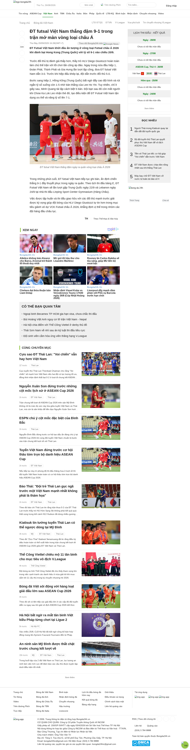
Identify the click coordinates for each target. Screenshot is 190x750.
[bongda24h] (15, 13)
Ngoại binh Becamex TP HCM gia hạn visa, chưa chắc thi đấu (60, 313)
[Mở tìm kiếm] (154, 5)
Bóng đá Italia (42, 711)
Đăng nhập (171, 5)
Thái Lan (35, 365)
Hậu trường (64, 706)
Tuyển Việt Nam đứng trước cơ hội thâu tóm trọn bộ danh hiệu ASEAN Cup (46, 454)
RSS (134, 719)
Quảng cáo (152, 725)
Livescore (63, 711)
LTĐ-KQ (110, 13)
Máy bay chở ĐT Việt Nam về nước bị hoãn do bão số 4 (149, 177)
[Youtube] (172, 719)
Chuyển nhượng (148, 13)
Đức (85, 13)
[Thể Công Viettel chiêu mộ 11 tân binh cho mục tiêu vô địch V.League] (101, 564)
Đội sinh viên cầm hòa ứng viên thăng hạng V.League (55, 336)
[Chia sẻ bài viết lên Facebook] (22, 33)
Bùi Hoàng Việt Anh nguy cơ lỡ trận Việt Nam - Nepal (55, 319)
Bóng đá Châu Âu (44, 701)
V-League (120, 22)
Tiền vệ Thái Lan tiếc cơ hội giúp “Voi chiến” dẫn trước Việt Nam (150, 155)
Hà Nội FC (35, 626)
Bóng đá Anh (42, 697)
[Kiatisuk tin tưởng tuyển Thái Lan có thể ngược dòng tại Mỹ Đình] (101, 532)
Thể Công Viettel (38, 566)
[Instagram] (166, 719)
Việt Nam (47, 13)
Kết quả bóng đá (90, 700)
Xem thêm (70, 677)
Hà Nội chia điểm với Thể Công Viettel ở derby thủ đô (55, 324)
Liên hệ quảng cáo (113, 706)
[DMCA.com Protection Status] (141, 745)
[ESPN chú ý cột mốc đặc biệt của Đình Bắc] (101, 428)
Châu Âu (70, 13)
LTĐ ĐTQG (97, 22)
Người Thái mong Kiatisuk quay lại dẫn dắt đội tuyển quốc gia (151, 130)
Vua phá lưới (134, 22)
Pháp (91, 13)
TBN (62, 13)
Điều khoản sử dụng (114, 697)
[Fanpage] (159, 719)
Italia (79, 13)
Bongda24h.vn (163, 736)
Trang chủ (18, 692)
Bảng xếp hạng (89, 704)
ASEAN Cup (36, 13)
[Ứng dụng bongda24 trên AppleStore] (164, 697)
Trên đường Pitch (112, 5)
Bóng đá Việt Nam (44, 692)
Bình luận (120, 13)
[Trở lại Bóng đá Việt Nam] (22, 59)
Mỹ (32, 534)
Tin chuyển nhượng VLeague (157, 22)
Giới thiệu (109, 692)
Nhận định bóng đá (68, 697)
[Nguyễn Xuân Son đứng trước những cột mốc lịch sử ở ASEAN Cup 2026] (101, 396)
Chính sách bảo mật (114, 701)
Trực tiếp (17, 711)
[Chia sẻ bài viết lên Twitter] (22, 40)
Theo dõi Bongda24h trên (91, 43)
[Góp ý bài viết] (22, 53)
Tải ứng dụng (141, 692)
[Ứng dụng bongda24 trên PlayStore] (153, 697)
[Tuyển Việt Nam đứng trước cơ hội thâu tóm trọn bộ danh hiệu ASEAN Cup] (101, 460)
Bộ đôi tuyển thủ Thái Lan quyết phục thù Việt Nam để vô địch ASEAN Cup (149, 142)
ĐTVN (109, 22)
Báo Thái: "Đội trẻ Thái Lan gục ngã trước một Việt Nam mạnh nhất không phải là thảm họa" (48, 490)
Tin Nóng (17, 697)
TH (86, 218)
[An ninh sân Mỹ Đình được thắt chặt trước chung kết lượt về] (101, 654)
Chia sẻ (166, 200)
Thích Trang (134, 200)
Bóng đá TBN (42, 706)
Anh (56, 13)
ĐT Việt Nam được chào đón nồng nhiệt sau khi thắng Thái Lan (151, 166)
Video (161, 13)
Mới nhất (89, 5)
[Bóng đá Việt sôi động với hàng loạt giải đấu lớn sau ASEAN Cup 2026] (101, 596)
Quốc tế (100, 13)
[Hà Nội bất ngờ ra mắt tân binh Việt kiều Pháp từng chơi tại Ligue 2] (101, 625)
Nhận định (132, 13)
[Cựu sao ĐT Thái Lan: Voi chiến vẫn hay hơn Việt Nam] (101, 364)
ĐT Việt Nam (36, 397)
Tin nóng (23, 13)
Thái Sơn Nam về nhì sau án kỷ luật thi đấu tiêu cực (54, 330)
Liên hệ (138, 725)
